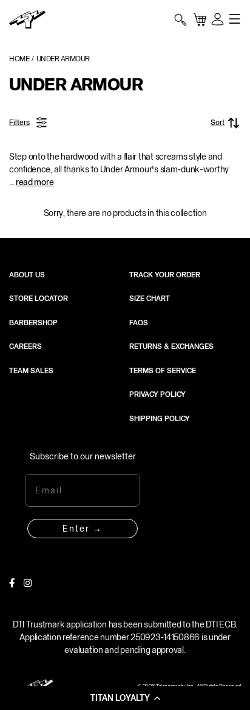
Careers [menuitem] (25, 346)
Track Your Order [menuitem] (164, 275)
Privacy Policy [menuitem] (157, 394)
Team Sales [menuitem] (31, 371)
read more (34, 182)
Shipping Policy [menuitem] (159, 419)
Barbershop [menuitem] (33, 323)
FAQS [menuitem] (138, 323)
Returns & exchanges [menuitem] (171, 346)
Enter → (82, 528)
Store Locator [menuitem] (38, 298)
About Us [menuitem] (27, 275)
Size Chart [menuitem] (149, 298)
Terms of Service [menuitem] (162, 371)
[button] (125, 698)
